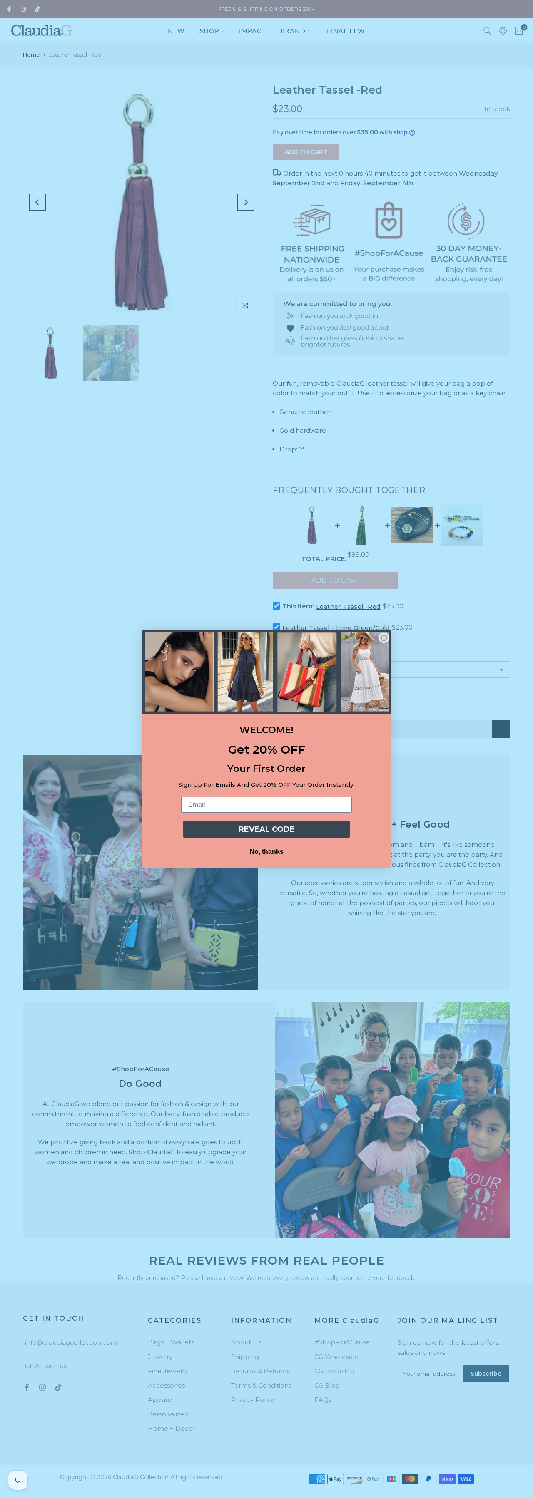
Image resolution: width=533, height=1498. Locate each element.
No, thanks (266, 851)
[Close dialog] (384, 638)
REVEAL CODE (267, 829)
